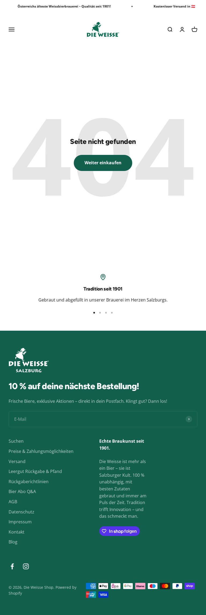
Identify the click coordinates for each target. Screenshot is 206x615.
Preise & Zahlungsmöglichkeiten (41, 451)
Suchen (16, 441)
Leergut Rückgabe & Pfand (35, 471)
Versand (17, 461)
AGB (13, 502)
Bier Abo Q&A (22, 491)
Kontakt (16, 532)
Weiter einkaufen (103, 163)
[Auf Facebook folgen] (12, 566)
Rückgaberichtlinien (29, 481)
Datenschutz (21, 512)
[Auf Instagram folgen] (26, 566)
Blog (13, 542)
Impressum (20, 522)
